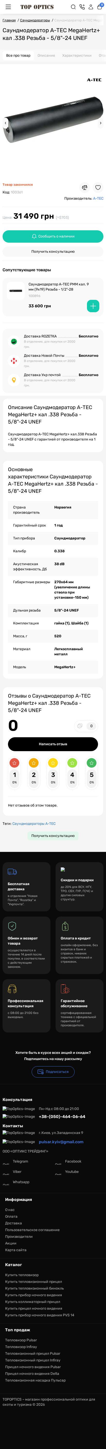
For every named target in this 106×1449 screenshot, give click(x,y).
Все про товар (18, 55)
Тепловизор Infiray (21, 1347)
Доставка (13, 1223)
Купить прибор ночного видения (33, 1295)
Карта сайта (15, 1250)
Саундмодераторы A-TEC (34, 823)
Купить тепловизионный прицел (33, 1281)
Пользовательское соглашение (32, 1230)
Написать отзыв (53, 744)
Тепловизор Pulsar (21, 1340)
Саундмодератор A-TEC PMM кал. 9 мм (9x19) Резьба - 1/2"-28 (59, 287)
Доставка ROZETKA (40, 336)
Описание (46, 55)
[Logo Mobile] (37, 7)
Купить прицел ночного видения (33, 1308)
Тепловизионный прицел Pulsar (32, 1353)
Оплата (11, 1216)
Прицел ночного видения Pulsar (33, 1367)
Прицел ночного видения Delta (32, 1373)
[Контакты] (82, 7)
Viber (17, 1172)
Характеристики (77, 55)
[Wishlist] (98, 187)
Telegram (20, 1161)
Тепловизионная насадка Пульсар (35, 1380)
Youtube (72, 1172)
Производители (19, 1236)
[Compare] (84, 187)
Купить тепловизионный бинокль (34, 1288)
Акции (10, 1243)
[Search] (73, 7)
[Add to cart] (93, 306)
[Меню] (8, 7)
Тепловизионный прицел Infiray (32, 1360)
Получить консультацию (53, 251)
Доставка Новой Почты (44, 355)
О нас (10, 1210)
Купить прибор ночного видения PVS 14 (39, 1315)
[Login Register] (91, 7)
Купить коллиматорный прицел (32, 1302)
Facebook (73, 1161)
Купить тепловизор (22, 1275)
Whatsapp (21, 1182)
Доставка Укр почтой (42, 375)
